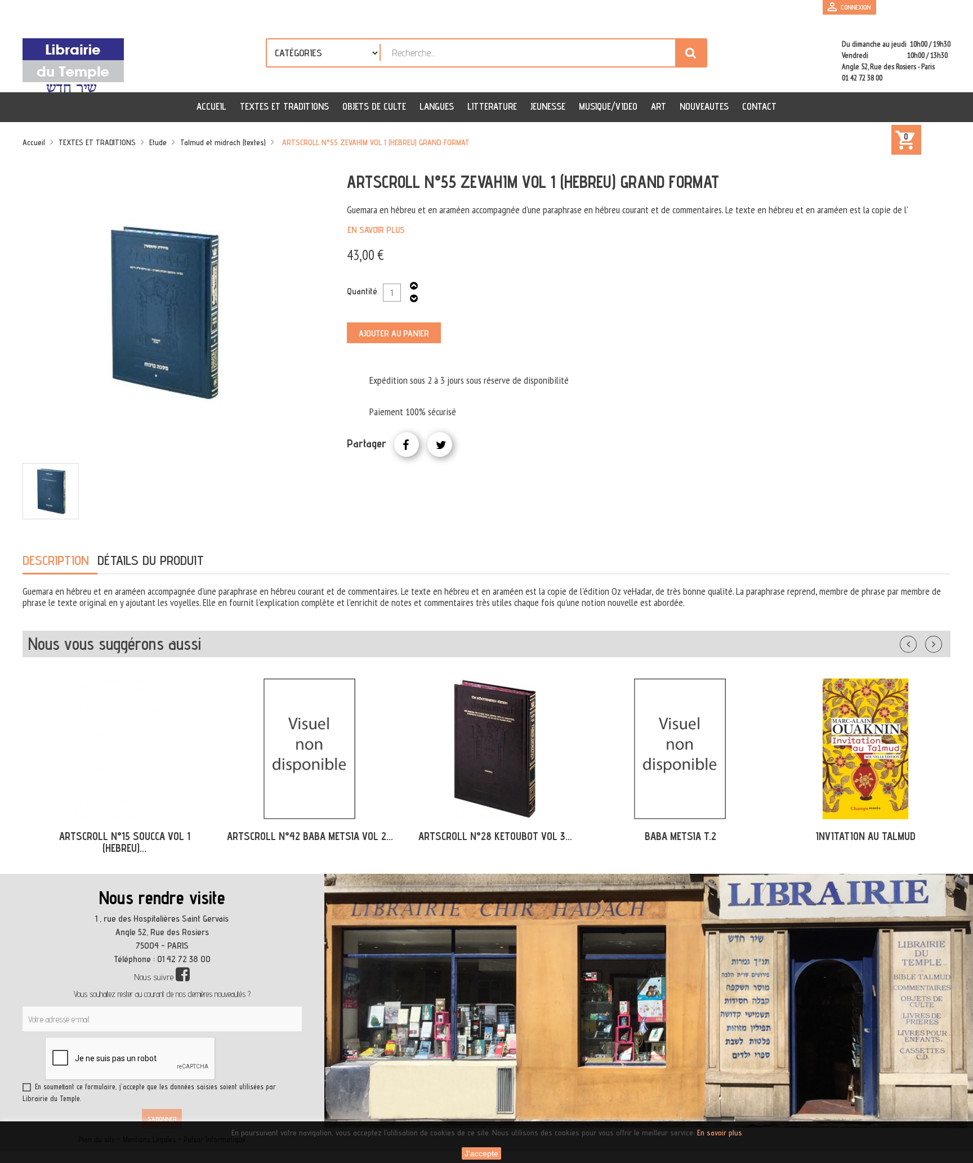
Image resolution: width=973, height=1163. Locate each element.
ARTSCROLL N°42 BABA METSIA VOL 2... (303, 836)
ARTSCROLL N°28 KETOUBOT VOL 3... (488, 836)
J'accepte (481, 1153)
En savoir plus (376, 229)
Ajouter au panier (394, 333)
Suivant (940, 642)
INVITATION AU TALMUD (859, 836)
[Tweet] (439, 444)
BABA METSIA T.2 (673, 836)
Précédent (919, 642)
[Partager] (406, 444)
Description (56, 560)
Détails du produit (150, 560)
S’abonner (162, 1119)
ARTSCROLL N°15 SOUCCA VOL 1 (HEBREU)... (118, 842)
